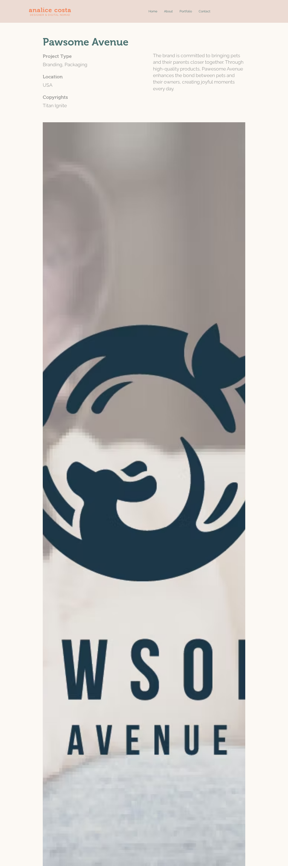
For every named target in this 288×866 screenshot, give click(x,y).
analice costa (50, 10)
